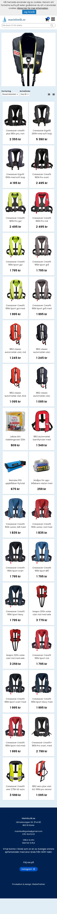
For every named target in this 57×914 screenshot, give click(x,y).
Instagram (27, 869)
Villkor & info (28, 840)
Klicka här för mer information (32, 8)
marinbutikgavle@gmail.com (28, 833)
